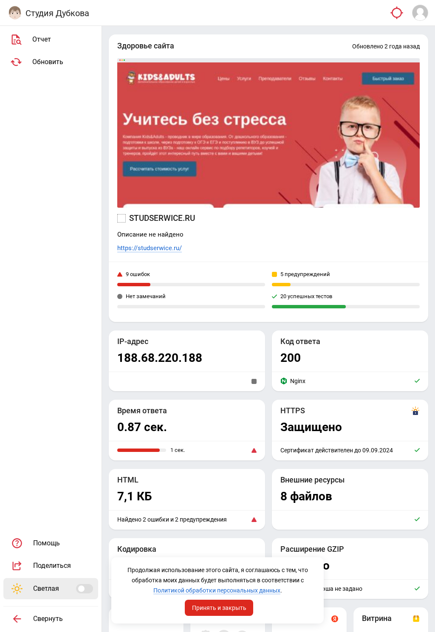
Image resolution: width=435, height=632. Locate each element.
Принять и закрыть (219, 607)
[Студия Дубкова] (15, 13)
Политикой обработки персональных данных (216, 590)
